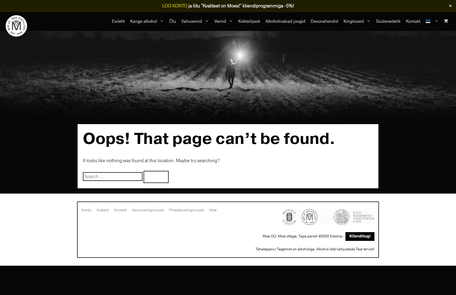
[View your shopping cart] (446, 21)
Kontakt (413, 21)
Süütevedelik (388, 21)
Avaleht (103, 210)
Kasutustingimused (148, 210)
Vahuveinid (191, 21)
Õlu (172, 21)
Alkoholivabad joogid (285, 21)
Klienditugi (359, 236)
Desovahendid (324, 21)
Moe (213, 210)
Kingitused (354, 21)
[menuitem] (432, 21)
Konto (86, 210)
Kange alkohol (143, 21)
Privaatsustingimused (186, 210)
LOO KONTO (174, 6)
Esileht (118, 21)
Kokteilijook (249, 21)
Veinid (220, 21)
